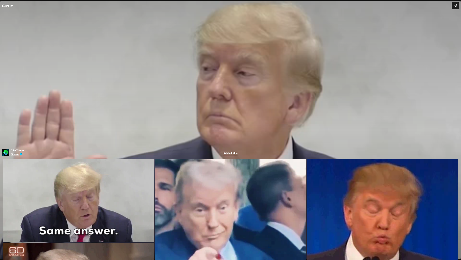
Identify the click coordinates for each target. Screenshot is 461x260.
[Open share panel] (455, 5)
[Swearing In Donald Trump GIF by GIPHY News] (230, 130)
